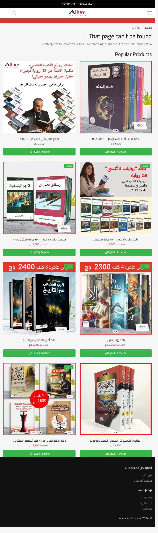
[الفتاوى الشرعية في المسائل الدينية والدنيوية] (116, 399)
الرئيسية (148, 27)
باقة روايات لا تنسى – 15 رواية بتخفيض (115, 239)
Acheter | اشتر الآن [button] (115, 151)
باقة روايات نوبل (116, 340)
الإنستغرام (146, 503)
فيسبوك (147, 497)
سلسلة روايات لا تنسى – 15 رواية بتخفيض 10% (39, 239)
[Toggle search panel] (14, 13)
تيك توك (147, 508)
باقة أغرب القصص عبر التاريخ (39, 340)
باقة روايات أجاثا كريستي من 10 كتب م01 (115, 139)
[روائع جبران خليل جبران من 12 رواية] (39, 97)
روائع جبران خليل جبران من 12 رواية (39, 139)
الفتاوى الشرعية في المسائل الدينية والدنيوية (115, 441)
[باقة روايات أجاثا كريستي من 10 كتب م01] (116, 97)
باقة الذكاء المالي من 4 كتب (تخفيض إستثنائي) (39, 441)
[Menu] (145, 13)
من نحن (147, 475)
